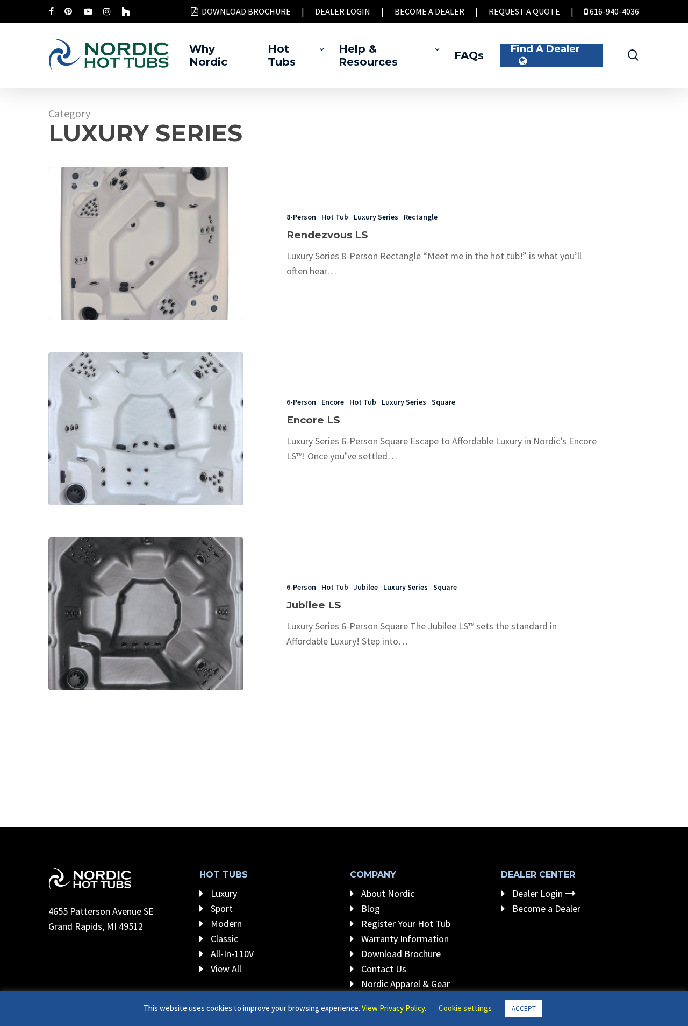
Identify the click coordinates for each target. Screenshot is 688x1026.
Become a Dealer (545, 908)
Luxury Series (376, 217)
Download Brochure (400, 953)
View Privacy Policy (393, 1008)
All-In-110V (231, 953)
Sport (221, 908)
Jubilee (366, 587)
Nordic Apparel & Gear (404, 984)
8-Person (301, 217)
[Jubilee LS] (145, 613)
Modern (225, 923)
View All (225, 969)
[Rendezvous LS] (145, 243)
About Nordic (386, 893)
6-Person (301, 402)
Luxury (223, 893)
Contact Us (382, 969)
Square (443, 402)
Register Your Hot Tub (404, 923)
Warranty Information (404, 938)
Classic (223, 938)
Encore (332, 402)
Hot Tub (334, 217)
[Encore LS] (145, 428)
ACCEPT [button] (524, 1008)
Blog (369, 908)
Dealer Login (537, 893)
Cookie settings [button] (465, 1008)
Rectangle (421, 217)
